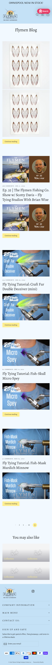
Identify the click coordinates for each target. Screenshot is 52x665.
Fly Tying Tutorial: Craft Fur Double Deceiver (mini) (23, 286)
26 (29, 525)
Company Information (18, 605)
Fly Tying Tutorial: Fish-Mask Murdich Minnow (24, 465)
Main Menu (10, 612)
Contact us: (11, 620)
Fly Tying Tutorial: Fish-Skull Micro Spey (23, 376)
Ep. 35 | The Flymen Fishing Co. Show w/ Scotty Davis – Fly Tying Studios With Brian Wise (25, 195)
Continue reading (11, 141)
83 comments (8, 369)
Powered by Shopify (38, 662)
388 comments (8, 186)
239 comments (8, 280)
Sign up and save (14, 629)
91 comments (8, 458)
